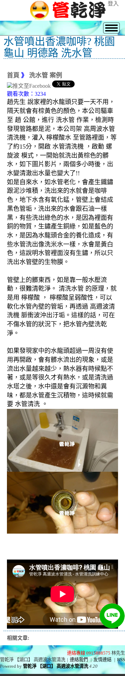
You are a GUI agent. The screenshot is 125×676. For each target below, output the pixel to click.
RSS (121, 659)
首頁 (13, 75)
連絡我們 (79, 659)
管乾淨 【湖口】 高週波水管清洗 (55, 666)
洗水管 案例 (45, 75)
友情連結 (102, 659)
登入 (113, 4)
